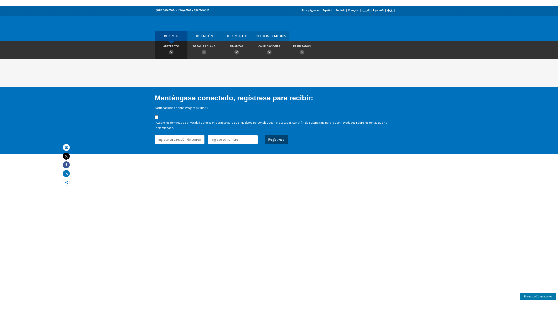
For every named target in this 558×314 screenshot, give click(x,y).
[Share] (66, 165)
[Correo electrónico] (66, 147)
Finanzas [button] (236, 46)
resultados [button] (302, 46)
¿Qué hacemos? (165, 10)
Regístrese (276, 139)
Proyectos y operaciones (194, 10)
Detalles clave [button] (204, 46)
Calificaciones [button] (269, 46)
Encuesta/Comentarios (538, 296)
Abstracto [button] (171, 46)
